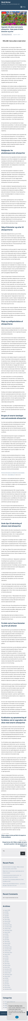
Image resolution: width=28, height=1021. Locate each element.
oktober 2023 (7, 972)
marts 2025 (7, 941)
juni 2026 (6, 913)
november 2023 (8, 970)
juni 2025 (6, 936)
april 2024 (6, 961)
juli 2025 (6, 934)
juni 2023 (6, 980)
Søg (4, 850)
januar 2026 (7, 923)
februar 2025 (7, 943)
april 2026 (6, 917)
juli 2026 (6, 912)
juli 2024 (6, 956)
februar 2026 (7, 921)
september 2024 (8, 952)
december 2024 (8, 947)
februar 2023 (7, 987)
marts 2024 (7, 963)
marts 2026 (7, 919)
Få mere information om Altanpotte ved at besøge (12, 472)
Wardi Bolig (7, 1003)
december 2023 (8, 969)
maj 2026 (6, 915)
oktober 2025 (7, 928)
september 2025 (8, 930)
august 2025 (7, 932)
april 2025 (6, 939)
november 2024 (8, 948)
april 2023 (6, 983)
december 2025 (8, 925)
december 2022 (8, 989)
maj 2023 (6, 982)
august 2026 (7, 910)
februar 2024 (7, 965)
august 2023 (7, 976)
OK (17, 1017)
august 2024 (7, 954)
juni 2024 (6, 958)
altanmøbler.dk (11, 474)
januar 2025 (7, 945)
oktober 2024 (7, 950)
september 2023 (8, 974)
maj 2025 (6, 937)
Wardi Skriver (6, 2)
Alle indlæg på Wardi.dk (7, 34)
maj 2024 (6, 959)
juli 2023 (6, 978)
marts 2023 (7, 985)
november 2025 (8, 926)
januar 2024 (7, 967)
